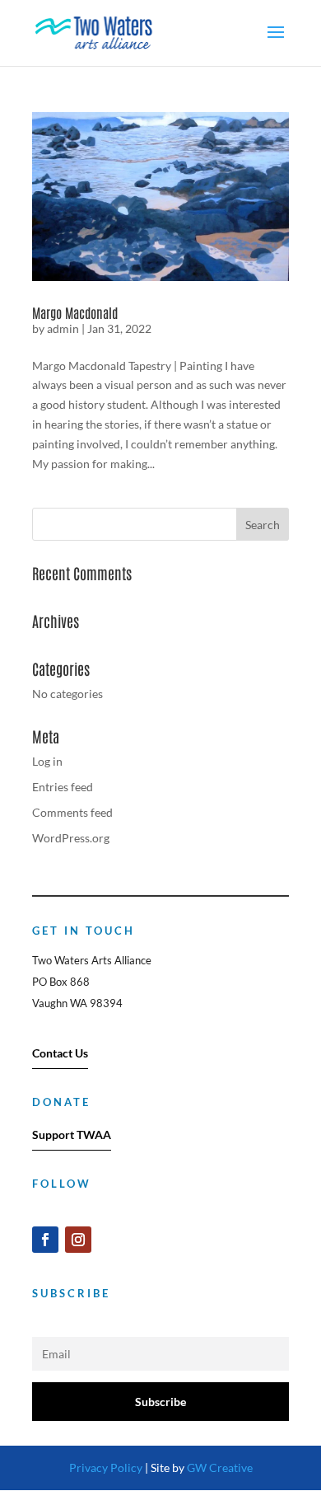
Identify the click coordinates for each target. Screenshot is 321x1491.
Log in (47, 761)
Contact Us (60, 1053)
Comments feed (72, 812)
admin (63, 328)
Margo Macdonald (75, 312)
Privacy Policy (105, 1468)
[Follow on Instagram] (78, 1239)
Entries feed (62, 787)
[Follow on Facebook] (45, 1239)
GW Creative (220, 1468)
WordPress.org (70, 838)
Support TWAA (71, 1135)
